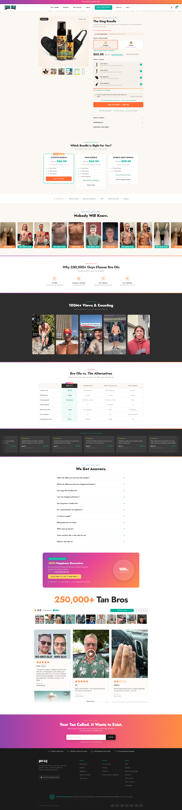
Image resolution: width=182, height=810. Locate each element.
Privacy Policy (129, 778)
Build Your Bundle (85, 775)
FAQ (126, 764)
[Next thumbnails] (87, 71)
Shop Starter (58, 179)
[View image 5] (77, 71)
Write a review (122, 610)
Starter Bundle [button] (40, 685)
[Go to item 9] (121, 619)
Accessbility (128, 785)
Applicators (83, 771)
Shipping (127, 768)
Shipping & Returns (101, 127)
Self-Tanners (83, 764)
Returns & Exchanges (131, 771)
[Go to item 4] (70, 619)
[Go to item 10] (131, 619)
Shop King (91, 185)
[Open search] (137, 610)
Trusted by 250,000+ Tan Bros (109, 17)
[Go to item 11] (142, 619)
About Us (105, 771)
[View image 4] (69, 71)
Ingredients (98, 122)
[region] (91, 401)
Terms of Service (130, 782)
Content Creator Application (110, 775)
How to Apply (98, 118)
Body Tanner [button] (117, 696)
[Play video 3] (61, 71)
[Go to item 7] (101, 619)
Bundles (82, 768)
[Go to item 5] (80, 619)
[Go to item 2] (50, 619)
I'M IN (111, 737)
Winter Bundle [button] (79, 696)
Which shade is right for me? (103, 51)
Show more (90, 701)
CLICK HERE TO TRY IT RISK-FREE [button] (63, 577)
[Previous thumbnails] (40, 71)
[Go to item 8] (111, 619)
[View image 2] (53, 71)
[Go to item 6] (91, 619)
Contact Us (128, 775)
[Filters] (141, 610)
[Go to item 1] (39, 619)
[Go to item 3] (60, 619)
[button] (96, 17)
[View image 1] (45, 71)
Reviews (104, 768)
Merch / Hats (83, 778)
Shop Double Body (123, 180)
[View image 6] (84, 71)
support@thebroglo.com (62, 571)
